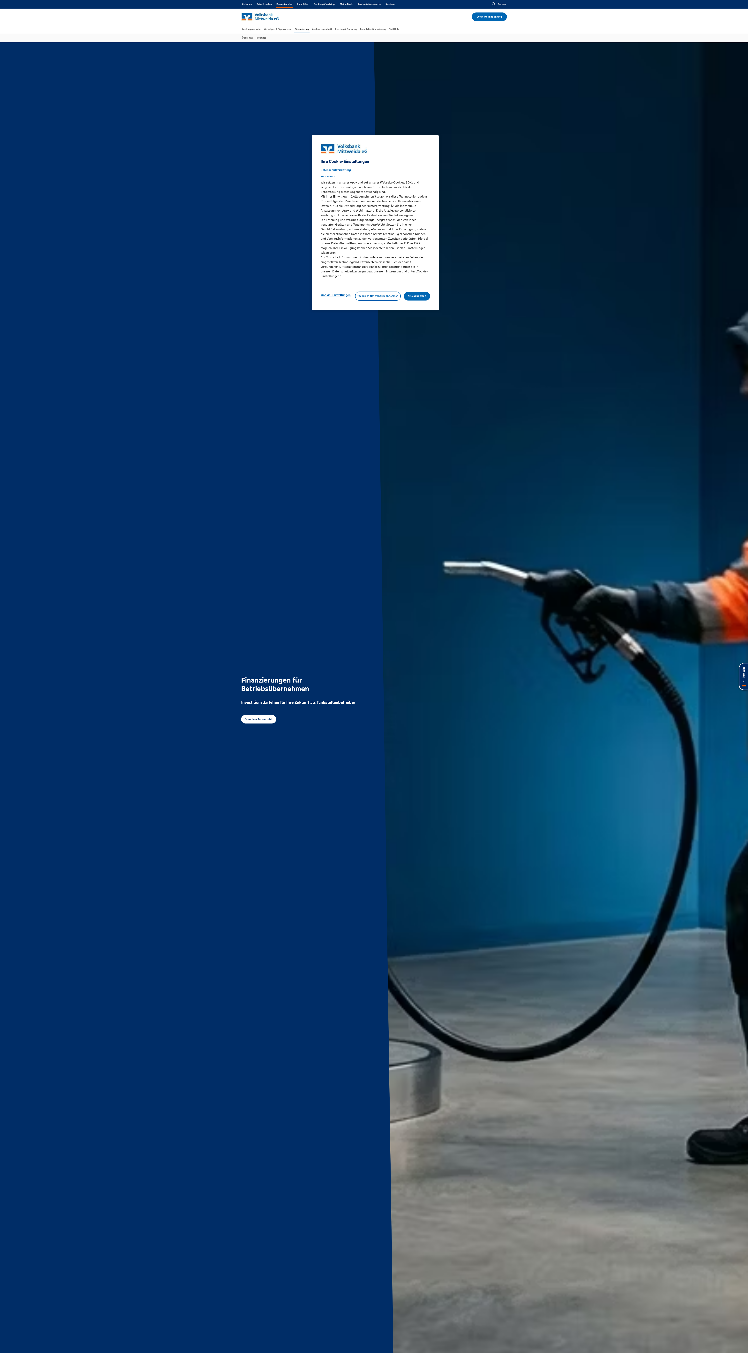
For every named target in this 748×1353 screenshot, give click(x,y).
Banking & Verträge (324, 4)
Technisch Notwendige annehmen (377, 296)
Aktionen (247, 4)
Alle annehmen (417, 296)
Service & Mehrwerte (369, 4)
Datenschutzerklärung (335, 170)
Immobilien (303, 4)
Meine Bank (346, 4)
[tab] (251, 29)
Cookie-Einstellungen (336, 295)
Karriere (390, 4)
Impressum (327, 176)
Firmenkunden (284, 4)
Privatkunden (264, 4)
